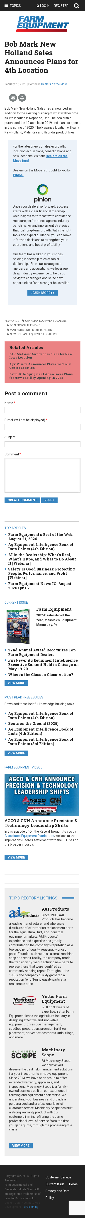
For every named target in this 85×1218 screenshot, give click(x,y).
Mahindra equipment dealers (31, 329)
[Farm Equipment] (18, 626)
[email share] (13, 98)
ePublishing (31, 1206)
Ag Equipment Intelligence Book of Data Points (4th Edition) (40, 546)
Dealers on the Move (54, 84)
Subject (10, 437)
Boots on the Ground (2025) (33, 723)
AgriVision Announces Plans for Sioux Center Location (40, 366)
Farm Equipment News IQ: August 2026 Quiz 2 (39, 585)
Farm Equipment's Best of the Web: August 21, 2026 (40, 536)
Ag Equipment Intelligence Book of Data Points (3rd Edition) (40, 741)
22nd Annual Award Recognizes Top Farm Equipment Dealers (42, 652)
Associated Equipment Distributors (29, 836)
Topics (15, 6)
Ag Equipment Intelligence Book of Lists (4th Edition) (40, 731)
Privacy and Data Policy (58, 1191)
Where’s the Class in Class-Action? (40, 674)
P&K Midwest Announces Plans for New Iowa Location (41, 356)
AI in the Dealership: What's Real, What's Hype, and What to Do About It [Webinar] (42, 559)
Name (10, 403)
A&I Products (55, 909)
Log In (44, 6)
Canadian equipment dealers (45, 320)
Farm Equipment (54, 609)
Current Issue (55, 1184)
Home (73, 1184)
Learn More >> (43, 293)
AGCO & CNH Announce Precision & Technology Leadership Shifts (41, 823)
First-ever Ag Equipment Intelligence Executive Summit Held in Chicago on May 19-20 (43, 664)
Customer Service (58, 1177)
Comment (13, 454)
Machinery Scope (53, 1052)
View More (16, 683)
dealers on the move (25, 325)
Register (61, 6)
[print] (22, 98)
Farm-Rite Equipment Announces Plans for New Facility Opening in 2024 (41, 376)
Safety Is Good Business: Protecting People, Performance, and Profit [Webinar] (41, 573)
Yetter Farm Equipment (54, 999)
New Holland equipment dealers (33, 334)
